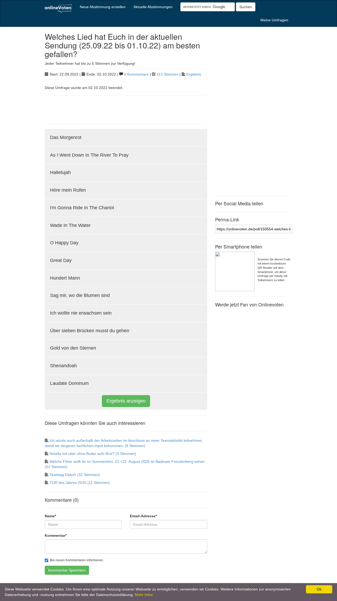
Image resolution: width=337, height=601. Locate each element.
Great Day (61, 260)
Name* (50, 516)
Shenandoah (63, 365)
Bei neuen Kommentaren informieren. (77, 560)
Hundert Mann (65, 278)
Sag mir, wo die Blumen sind (80, 295)
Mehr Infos (144, 595)
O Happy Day (64, 242)
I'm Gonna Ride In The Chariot (82, 207)
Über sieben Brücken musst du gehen (89, 330)
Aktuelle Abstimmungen (152, 7)
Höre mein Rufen (68, 190)
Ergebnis (193, 74)
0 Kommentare (136, 74)
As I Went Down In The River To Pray (89, 155)
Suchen (245, 7)
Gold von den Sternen (73, 348)
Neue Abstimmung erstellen (103, 7)
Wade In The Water (70, 225)
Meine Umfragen (274, 20)
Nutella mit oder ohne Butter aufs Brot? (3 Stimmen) (92, 453)
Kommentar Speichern (67, 570)
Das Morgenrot (65, 137)
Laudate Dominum (69, 383)
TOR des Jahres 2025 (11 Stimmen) (79, 482)
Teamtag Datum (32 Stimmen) (74, 475)
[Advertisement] (106, 109)
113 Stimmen (168, 74)
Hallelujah (60, 172)
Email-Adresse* (143, 516)
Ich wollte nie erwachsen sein (81, 313)
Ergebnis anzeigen (126, 401)
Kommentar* (56, 535)
